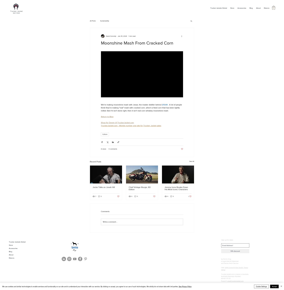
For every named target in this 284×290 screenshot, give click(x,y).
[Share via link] (118, 142)
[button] (273, 8)
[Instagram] (69, 259)
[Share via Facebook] (102, 142)
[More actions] (181, 36)
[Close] (281, 286)
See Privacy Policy (185, 286)
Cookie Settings (261, 286)
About (11, 255)
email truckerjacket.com (235, 281)
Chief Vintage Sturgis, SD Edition (140, 188)
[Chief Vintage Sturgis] (142, 174)
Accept (274, 286)
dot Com (16, 13)
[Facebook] (80, 259)
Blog (10, 251)
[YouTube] (75, 259)
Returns (11, 258)
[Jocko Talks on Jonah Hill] (106, 174)
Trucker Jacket (16, 11)
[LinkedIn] (64, 259)
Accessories (13, 248)
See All (191, 161)
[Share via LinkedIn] (113, 142)
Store (11, 245)
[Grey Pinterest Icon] (85, 259)
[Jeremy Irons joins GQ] (178, 174)
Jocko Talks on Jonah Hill (104, 187)
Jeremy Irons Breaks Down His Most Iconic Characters (176, 188)
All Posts (93, 21)
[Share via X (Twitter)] (107, 142)
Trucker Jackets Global (17, 242)
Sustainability (104, 21)
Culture (104, 134)
